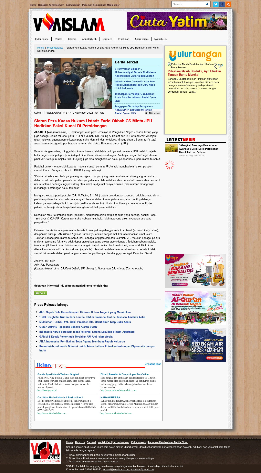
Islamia (72, 38)
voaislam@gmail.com (142, 469)
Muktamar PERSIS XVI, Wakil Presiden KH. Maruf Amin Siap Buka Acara (85, 322)
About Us (80, 442)
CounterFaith (89, 38)
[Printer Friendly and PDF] (40, 292)
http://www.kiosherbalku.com (52, 413)
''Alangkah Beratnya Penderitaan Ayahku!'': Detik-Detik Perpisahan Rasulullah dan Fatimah (198, 148)
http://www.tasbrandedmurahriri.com (118, 390)
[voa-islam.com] (69, 23)
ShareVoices (141, 38)
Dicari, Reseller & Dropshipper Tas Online (125, 374)
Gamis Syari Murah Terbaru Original (58, 374)
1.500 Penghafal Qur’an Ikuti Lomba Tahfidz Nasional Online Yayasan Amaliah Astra (92, 317)
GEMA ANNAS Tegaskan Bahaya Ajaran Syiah (68, 327)
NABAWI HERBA (110, 397)
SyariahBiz (160, 38)
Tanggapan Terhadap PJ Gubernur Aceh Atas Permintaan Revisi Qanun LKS (136, 97)
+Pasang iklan (153, 364)
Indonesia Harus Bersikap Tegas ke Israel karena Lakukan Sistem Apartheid (87, 331)
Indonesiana (42, 38)
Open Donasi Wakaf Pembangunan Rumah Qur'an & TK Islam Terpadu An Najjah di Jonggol (194, 77)
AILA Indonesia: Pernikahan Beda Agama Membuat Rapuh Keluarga (82, 341)
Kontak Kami (105, 442)
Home (33, 4)
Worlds (58, 38)
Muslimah (123, 38)
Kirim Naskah (73, 4)
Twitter (216, 4)
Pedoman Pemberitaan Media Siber (100, 4)
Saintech (107, 38)
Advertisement (56, 4)
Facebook (222, 4)
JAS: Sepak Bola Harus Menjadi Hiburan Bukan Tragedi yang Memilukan (85, 312)
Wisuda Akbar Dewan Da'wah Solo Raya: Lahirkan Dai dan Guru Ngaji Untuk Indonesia (135, 85)
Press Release (55, 47)
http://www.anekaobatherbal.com (116, 413)
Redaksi (42, 4)
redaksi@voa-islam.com (116, 469)
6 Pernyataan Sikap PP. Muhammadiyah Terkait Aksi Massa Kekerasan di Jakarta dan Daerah (135, 72)
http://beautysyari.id (47, 390)
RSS (228, 4)
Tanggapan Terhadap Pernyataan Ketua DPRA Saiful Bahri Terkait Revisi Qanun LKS (134, 109)
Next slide (220, 66)
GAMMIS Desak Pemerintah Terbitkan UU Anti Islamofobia (76, 336)
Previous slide (216, 66)
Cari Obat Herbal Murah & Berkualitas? (60, 397)
